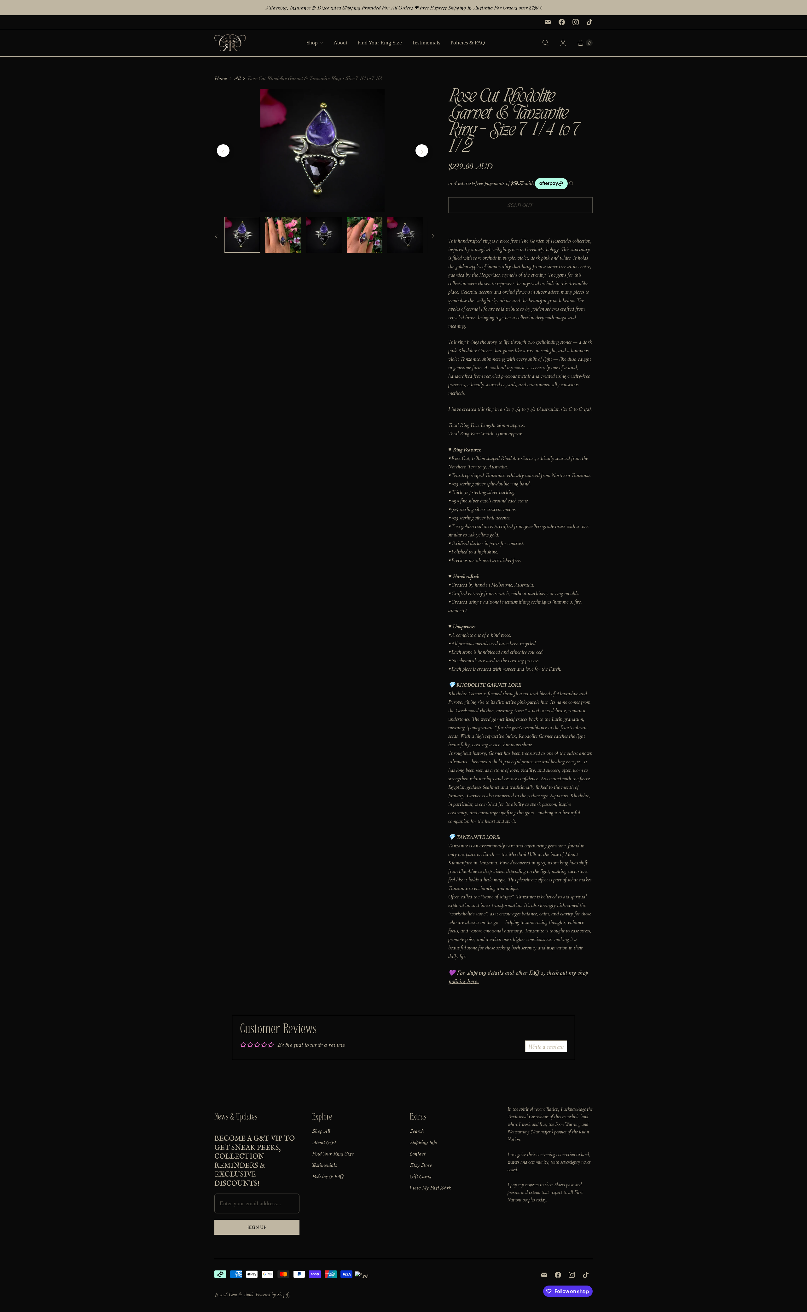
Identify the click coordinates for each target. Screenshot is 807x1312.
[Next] (421, 150)
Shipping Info (423, 1141)
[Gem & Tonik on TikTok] (589, 22)
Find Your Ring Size (379, 43)
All (237, 78)
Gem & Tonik (241, 1295)
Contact (418, 1153)
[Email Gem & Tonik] (548, 22)
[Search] (545, 42)
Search (417, 1130)
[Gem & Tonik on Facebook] (562, 22)
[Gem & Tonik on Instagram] (576, 22)
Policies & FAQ (467, 43)
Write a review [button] (546, 1046)
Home (220, 78)
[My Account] (563, 42)
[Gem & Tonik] (230, 42)
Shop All (321, 1130)
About (340, 43)
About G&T (324, 1141)
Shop (312, 43)
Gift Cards (420, 1175)
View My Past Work (430, 1187)
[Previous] (223, 150)
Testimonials (426, 43)
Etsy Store (421, 1164)
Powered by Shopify (273, 1295)
